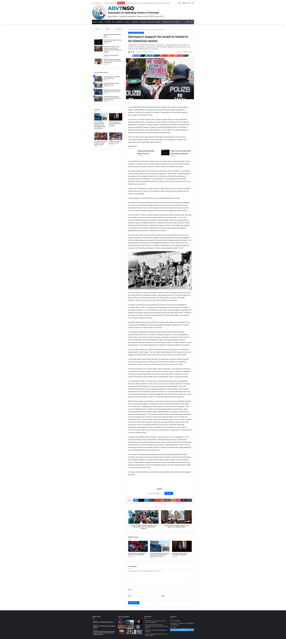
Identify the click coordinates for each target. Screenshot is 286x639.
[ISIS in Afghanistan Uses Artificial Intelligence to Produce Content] (98, 92)
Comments (118, 29)
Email (130, 596)
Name (130, 589)
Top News (141, 32)
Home (95, 21)
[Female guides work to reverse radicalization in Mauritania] (182, 546)
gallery (127, 21)
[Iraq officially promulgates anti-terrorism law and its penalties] (138, 627)
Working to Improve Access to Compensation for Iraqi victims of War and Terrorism (112, 98)
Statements (108, 21)
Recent (107, 29)
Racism (160, 489)
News (113, 21)
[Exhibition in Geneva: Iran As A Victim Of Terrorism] (98, 85)
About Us (177, 21)
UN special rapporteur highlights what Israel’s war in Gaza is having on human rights (112, 61)
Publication (135, 21)
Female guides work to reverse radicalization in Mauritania (115, 123)
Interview (100, 21)
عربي (101, 3)
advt (132, 51)
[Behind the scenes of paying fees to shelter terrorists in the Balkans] (138, 546)
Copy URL (168, 493)
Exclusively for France (154, 21)
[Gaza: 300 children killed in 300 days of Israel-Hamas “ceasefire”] (100, 136)
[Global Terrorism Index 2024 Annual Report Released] (165, 152)
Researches (119, 21)
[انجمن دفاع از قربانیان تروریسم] (131, 12)
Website (163, 596)
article (135, 119)
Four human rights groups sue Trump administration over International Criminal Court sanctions (159, 555)
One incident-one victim (168, 21)
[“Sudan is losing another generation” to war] (115, 136)
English (97, 3)
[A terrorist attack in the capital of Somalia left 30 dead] (98, 79)
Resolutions (143, 21)
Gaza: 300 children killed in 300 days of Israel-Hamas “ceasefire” (141, 3)
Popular (97, 29)
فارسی (93, 3)
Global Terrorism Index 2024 (111, 55)
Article (134, 29)
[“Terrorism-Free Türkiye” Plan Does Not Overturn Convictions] (122, 632)
